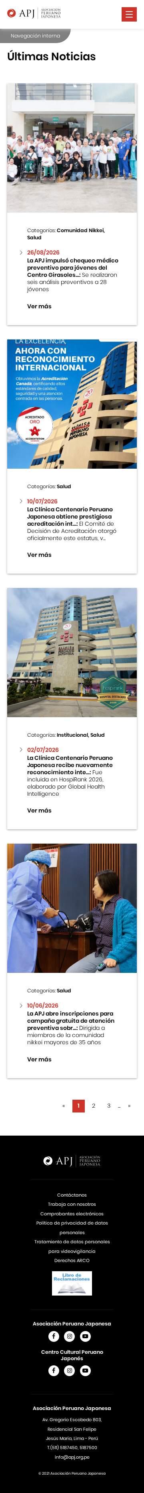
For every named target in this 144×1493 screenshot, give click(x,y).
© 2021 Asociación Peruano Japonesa (72, 1473)
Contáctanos (72, 1195)
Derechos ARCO (72, 1260)
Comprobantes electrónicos (72, 1214)
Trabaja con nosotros (72, 1204)
